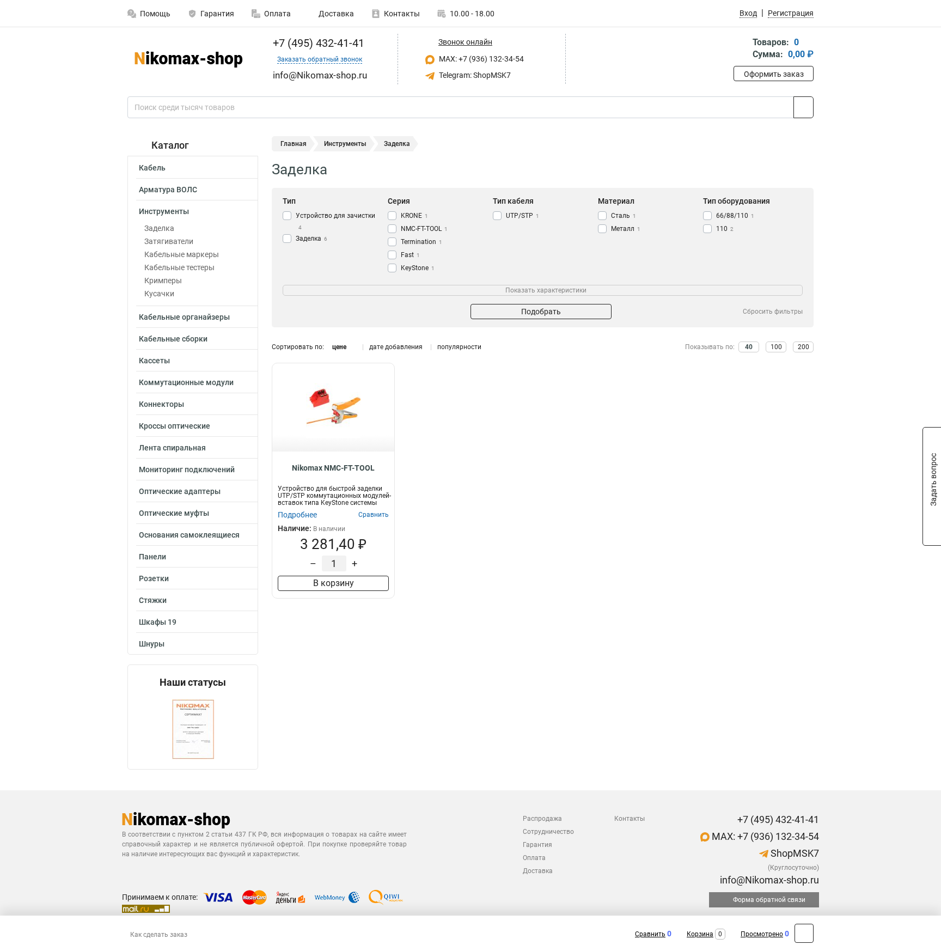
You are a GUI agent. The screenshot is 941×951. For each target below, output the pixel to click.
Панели (152, 556)
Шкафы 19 (157, 622)
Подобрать (541, 311)
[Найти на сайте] (803, 107)
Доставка (335, 13)
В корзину (333, 583)
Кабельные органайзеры (184, 317)
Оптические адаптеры (180, 491)
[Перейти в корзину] (741, 49)
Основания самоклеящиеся (189, 535)
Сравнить (650, 934)
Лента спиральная (172, 447)
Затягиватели (168, 241)
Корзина (700, 934)
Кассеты (154, 360)
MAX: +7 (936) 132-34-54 (480, 58)
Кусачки (159, 293)
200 (803, 347)
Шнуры (151, 643)
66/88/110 (735, 216)
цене (339, 347)
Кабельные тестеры (179, 267)
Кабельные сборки (173, 338)
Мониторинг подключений (187, 469)
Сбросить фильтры (773, 311)
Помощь (155, 13)
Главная (293, 144)
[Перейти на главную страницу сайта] (188, 59)
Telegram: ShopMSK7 (474, 75)
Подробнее (297, 514)
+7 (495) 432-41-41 (317, 43)
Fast (410, 255)
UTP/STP (522, 216)
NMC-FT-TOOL (424, 229)
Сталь (623, 216)
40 (749, 347)
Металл (625, 229)
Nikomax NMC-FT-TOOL (333, 468)
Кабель (152, 167)
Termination (421, 242)
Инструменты (164, 211)
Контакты (402, 13)
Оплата (277, 13)
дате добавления (396, 347)
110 (725, 229)
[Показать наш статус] (193, 728)
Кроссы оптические (174, 426)
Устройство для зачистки (335, 221)
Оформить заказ (774, 74)
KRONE (414, 216)
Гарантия (217, 13)
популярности (459, 347)
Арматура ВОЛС (168, 189)
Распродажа (542, 818)
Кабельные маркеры (181, 254)
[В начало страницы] (804, 933)
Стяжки (153, 600)
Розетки (154, 578)
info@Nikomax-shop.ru (768, 880)
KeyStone (418, 268)
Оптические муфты (174, 513)
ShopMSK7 (793, 853)
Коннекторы (161, 404)
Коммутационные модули (186, 382)
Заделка (159, 228)
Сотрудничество (548, 832)
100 (776, 347)
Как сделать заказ (158, 934)
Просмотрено (762, 934)
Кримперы (163, 280)
